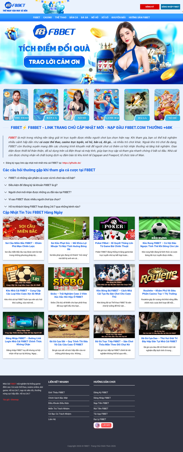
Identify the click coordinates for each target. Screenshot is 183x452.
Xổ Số (105, 17)
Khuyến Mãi (119, 17)
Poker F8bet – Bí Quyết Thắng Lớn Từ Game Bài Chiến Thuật (114, 245)
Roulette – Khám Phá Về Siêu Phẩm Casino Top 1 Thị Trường (159, 292)
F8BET (36, 17)
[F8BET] (15, 7)
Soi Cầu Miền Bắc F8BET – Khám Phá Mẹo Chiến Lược (23, 245)
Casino (47, 17)
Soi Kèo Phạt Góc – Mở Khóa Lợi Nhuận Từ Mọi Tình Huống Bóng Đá (69, 246)
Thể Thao (60, 17)
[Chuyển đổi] (5, 178)
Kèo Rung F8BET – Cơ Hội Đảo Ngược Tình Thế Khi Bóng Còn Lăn (159, 245)
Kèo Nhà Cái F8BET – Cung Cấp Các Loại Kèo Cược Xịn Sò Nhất (23, 292)
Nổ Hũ (95, 17)
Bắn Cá (73, 17)
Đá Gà (84, 17)
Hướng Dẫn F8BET (139, 17)
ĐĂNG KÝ (150, 7)
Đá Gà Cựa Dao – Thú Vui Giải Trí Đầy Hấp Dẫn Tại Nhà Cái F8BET (159, 340)
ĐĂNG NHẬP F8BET (170, 7)
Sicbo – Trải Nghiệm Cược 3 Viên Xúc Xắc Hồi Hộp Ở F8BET (68, 295)
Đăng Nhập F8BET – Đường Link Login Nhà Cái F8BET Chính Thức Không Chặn (23, 341)
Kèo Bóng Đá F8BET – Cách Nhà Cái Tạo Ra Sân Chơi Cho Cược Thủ (114, 293)
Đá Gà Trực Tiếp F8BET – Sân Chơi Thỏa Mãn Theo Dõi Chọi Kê (114, 343)
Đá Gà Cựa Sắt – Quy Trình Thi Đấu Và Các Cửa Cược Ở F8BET (69, 343)
